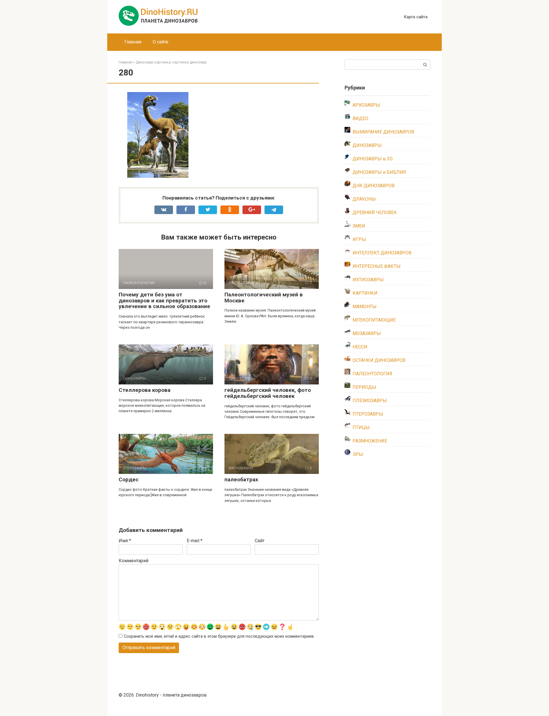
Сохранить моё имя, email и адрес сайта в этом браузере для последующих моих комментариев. (219, 636)
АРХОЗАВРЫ (366, 105)
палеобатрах (241, 479)
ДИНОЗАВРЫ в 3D (373, 158)
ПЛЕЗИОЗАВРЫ (370, 400)
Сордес (129, 479)
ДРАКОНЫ (364, 199)
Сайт (259, 540)
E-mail (194, 540)
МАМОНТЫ (365, 306)
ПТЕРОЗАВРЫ (368, 414)
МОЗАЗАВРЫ (367, 333)
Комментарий (133, 560)
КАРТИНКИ (365, 293)
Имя (125, 540)
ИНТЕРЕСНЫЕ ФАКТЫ (377, 266)
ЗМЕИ (359, 226)
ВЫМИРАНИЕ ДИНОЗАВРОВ (383, 132)
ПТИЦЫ (361, 427)
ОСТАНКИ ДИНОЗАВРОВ (379, 360)
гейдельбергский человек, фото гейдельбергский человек (267, 393)
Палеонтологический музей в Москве (263, 297)
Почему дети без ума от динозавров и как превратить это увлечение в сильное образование (164, 300)
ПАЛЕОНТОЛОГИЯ (372, 373)
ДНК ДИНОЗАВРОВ (374, 185)
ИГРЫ (359, 239)
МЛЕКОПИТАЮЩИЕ (374, 320)
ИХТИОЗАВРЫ (368, 279)
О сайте (160, 42)
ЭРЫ (358, 454)
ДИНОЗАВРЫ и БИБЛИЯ (379, 172)
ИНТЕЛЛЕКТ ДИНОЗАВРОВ (382, 253)
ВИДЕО (360, 118)
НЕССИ (360, 347)
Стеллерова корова (144, 390)
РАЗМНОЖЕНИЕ (370, 441)
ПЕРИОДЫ (364, 387)
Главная (132, 42)
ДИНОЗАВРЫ (367, 145)
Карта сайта (415, 16)
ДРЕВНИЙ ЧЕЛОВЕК (375, 212)
